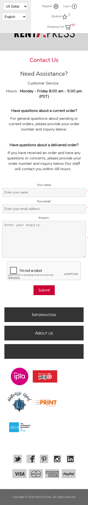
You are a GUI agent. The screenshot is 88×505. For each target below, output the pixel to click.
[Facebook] (31, 459)
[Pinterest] (44, 459)
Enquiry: (44, 218)
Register (47, 6)
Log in (67, 6)
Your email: (44, 201)
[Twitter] (18, 459)
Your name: (44, 185)
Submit (44, 290)
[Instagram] (57, 459)
